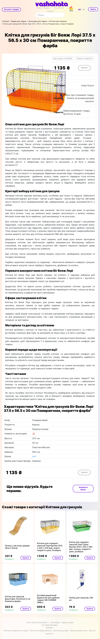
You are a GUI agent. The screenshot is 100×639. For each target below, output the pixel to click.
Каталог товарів (11, 9)
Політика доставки (61, 631)
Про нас (92, 631)
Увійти (93, 9)
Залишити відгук (83, 488)
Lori (34, 456)
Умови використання (79, 631)
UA (79, 9)
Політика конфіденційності (40, 631)
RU (84, 9)
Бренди (49, 628)
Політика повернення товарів (15, 631)
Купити (84, 67)
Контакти (49, 634)
